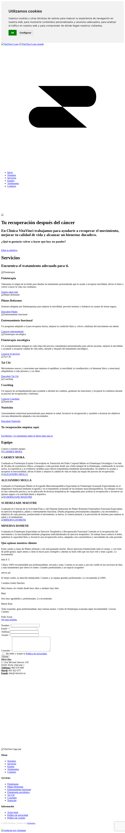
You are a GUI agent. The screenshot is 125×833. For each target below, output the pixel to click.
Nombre (6, 625)
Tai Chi (10, 795)
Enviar (5, 656)
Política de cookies (16, 818)
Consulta (6, 650)
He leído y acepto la (26, 653)
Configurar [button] (25, 32)
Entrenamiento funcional (19, 789)
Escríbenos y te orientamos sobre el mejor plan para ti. (27, 436)
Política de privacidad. (36, 653)
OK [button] (12, 32)
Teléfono (5, 632)
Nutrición (11, 800)
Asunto (5, 635)
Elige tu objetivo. (9, 250)
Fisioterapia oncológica (18, 792)
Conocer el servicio (10, 354)
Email (5, 628)
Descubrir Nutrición (10, 421)
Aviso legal (12, 812)
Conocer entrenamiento (12, 331)
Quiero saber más (9, 292)
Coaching (12, 797)
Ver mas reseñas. (9, 619)
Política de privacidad (17, 815)
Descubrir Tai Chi (9, 376)
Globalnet (31, 823)
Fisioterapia (12, 784)
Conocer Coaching (10, 399)
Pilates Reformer (15, 786)
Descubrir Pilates (9, 311)
